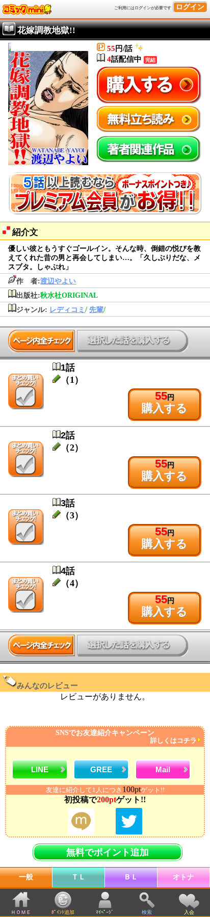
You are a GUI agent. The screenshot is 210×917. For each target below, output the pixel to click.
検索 (147, 912)
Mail (162, 769)
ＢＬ (131, 877)
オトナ (183, 877)
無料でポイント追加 (107, 852)
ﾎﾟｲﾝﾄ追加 (62, 912)
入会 (189, 912)
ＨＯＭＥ (21, 912)
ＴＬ (78, 877)
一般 (26, 877)
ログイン (190, 7)
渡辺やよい (58, 281)
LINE (39, 769)
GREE (101, 769)
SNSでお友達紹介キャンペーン (126, 736)
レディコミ (67, 309)
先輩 (96, 309)
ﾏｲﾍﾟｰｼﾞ (105, 912)
